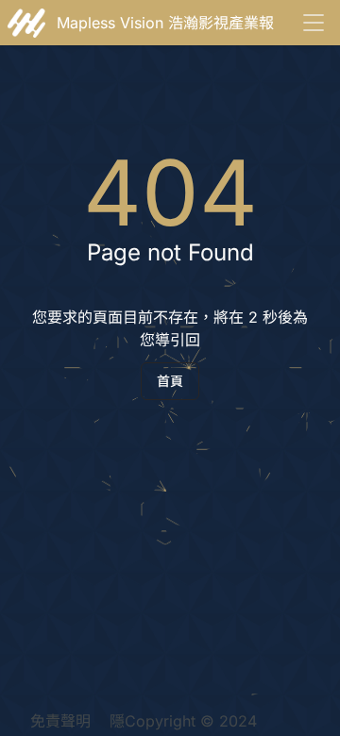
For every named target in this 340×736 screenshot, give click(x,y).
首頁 (170, 381)
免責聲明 (60, 720)
